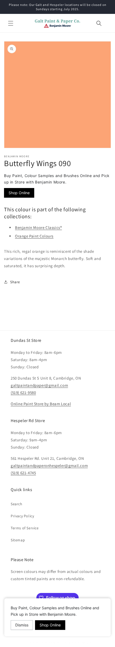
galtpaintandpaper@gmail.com (39, 385)
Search (16, 503)
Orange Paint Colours (34, 236)
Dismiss (21, 625)
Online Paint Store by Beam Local (41, 403)
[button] (11, 23)
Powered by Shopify (79, 642)
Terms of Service (25, 528)
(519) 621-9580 (23, 392)
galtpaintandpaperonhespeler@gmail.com (49, 465)
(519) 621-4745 (23, 472)
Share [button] (15, 282)
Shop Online (19, 192)
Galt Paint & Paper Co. (48, 642)
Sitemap (18, 540)
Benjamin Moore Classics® (38, 227)
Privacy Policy (22, 516)
